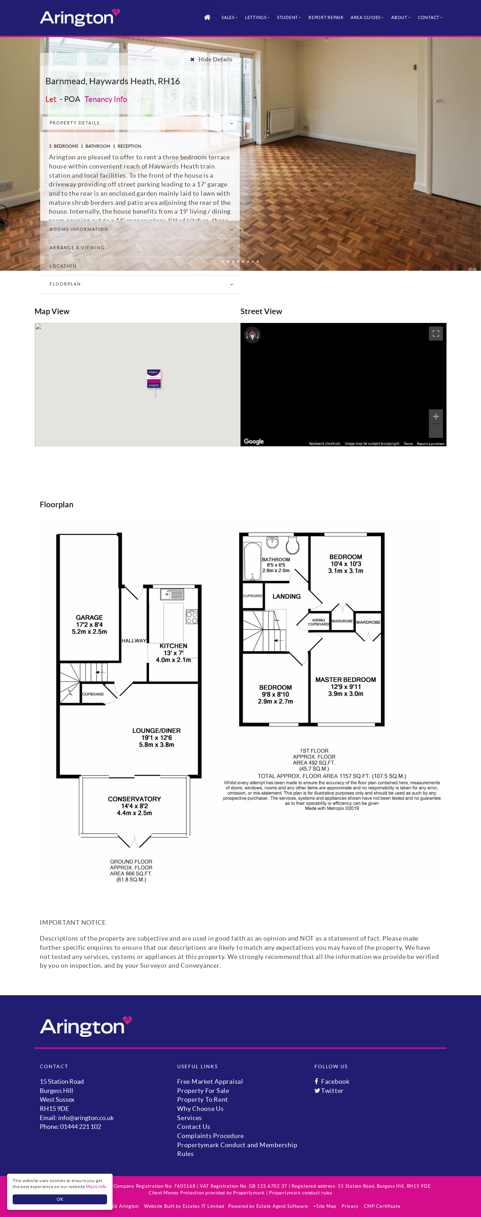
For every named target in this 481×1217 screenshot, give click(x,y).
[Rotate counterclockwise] (246, 334)
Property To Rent (202, 1099)
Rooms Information (79, 229)
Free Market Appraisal (210, 1081)
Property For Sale (203, 1090)
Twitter (332, 1090)
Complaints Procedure (210, 1135)
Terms (408, 444)
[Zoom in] (436, 416)
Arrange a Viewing (77, 247)
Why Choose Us (200, 1108)
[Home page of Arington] (80, 17)
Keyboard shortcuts (325, 444)
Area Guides (366, 17)
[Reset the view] (252, 334)
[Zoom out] (436, 431)
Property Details (75, 123)
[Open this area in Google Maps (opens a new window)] (254, 441)
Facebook (335, 1081)
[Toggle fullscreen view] (436, 333)
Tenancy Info (106, 99)
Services (189, 1117)
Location (63, 266)
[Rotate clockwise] (258, 334)
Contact (428, 17)
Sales (228, 17)
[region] (343, 384)
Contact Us (194, 1126)
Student (287, 17)
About (399, 17)
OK (60, 1199)
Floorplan (65, 284)
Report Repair (326, 17)
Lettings (256, 17)
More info (96, 1186)
